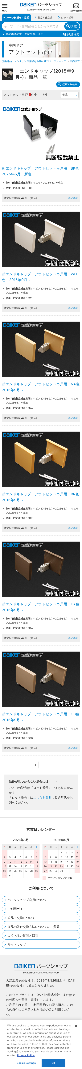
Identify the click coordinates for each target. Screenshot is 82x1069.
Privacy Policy (26, 1055)
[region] (41, 1044)
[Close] (76, 1026)
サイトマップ (17, 944)
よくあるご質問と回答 (23, 935)
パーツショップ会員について (27, 900)
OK (53, 1062)
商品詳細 (73, 198)
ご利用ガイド (17, 909)
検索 (73, 26)
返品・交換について (21, 918)
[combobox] (41, 26)
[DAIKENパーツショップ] (41, 5)
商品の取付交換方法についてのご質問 (33, 927)
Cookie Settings (26, 1062)
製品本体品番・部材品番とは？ (24, 34)
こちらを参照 (42, 797)
